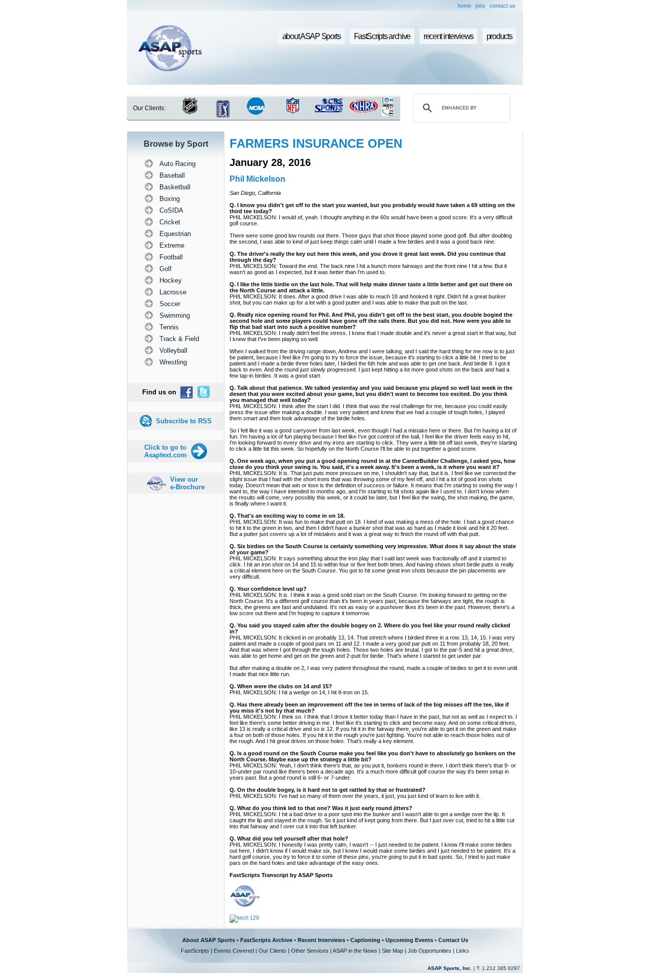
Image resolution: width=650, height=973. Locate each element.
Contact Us (453, 940)
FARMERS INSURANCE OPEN (316, 143)
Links (462, 951)
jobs (480, 6)
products (499, 36)
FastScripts (195, 951)
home (464, 6)
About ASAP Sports (208, 940)
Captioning (365, 940)
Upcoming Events (409, 940)
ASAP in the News (355, 951)
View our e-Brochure (187, 483)
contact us (502, 6)
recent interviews (448, 36)
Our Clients (272, 951)
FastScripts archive (382, 36)
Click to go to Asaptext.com (165, 451)
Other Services (310, 951)
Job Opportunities (429, 951)
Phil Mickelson (257, 179)
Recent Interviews (321, 940)
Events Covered (234, 951)
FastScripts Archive (266, 940)
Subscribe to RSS (184, 421)
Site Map (392, 951)
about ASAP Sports (311, 36)
